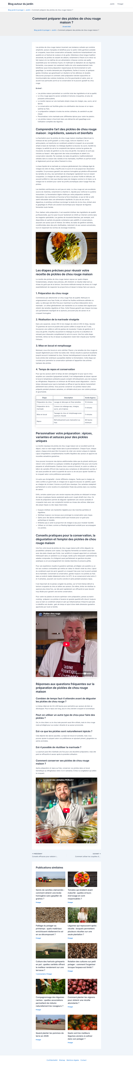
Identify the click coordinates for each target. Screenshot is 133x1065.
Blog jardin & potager (16, 10)
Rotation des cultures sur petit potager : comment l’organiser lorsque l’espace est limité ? (82, 964)
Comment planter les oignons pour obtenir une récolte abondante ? (81, 1000)
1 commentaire (41, 974)
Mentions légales (73, 1060)
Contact (83, 1060)
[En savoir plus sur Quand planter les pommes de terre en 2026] (50, 1022)
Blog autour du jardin (20, 3)
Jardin (112, 4)
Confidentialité (52, 1060)
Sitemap (62, 1060)
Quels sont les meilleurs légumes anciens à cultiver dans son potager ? (80, 1036)
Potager (120, 4)
